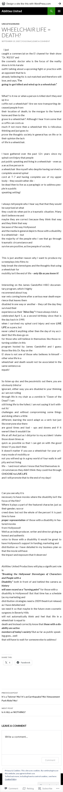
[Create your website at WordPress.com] (31, 3)
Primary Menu (59, 11)
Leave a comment (41, 41)
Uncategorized (10, 24)
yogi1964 (26, 41)
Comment (50, 760)
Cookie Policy (10, 779)
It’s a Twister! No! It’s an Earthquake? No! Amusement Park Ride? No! (31, 697)
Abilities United (12, 11)
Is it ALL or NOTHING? (14, 710)
